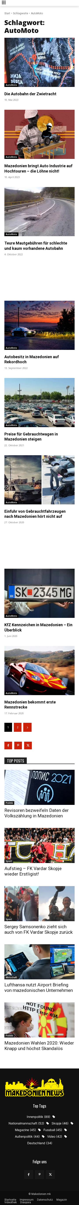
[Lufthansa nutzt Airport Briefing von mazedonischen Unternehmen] (39, 961)
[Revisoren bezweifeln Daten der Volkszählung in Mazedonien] (39, 787)
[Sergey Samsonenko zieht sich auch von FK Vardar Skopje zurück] (39, 903)
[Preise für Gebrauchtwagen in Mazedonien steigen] (39, 402)
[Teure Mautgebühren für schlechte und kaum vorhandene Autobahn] (39, 211)
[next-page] (27, 727)
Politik (9, 802)
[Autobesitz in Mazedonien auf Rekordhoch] (39, 325)
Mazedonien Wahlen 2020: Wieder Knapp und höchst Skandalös (39, 1045)
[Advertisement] (39, 278)
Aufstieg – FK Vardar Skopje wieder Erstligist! (33, 871)
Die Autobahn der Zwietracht (30, 94)
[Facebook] (8, 745)
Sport (9, 861)
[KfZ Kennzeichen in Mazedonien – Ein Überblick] (39, 593)
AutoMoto (11, 84)
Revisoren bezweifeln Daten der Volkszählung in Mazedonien (36, 813)
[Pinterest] (18, 745)
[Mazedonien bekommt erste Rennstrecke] (39, 670)
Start (7, 13)
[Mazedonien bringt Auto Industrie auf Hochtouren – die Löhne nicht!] (39, 134)
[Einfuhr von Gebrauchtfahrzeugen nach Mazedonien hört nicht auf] (39, 479)
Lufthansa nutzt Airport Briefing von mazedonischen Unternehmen (38, 987)
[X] (28, 745)
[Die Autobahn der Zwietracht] (39, 62)
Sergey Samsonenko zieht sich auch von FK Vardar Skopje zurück (38, 929)
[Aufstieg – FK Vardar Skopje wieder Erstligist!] (39, 845)
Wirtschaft (11, 977)
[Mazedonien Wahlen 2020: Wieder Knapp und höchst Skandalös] (39, 1020)
